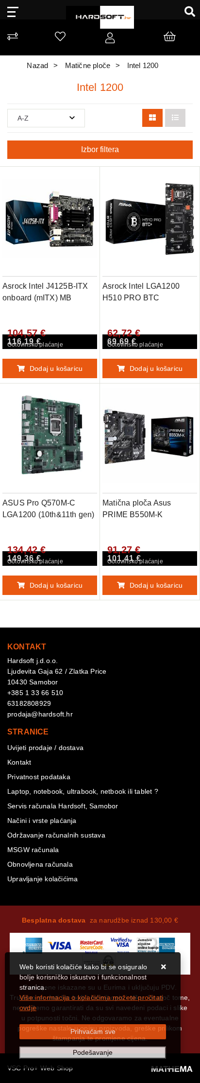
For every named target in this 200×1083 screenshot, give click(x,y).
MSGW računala (33, 850)
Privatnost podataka (38, 777)
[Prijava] (110, 40)
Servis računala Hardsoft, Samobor (62, 806)
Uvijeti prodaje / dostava (45, 747)
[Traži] (186, 11)
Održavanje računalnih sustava (56, 835)
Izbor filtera (100, 149)
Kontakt (19, 762)
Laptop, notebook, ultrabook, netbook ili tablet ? (82, 791)
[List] (175, 118)
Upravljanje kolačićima (42, 879)
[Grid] (152, 118)
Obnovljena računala (40, 864)
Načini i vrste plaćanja (42, 820)
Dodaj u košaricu (56, 368)
